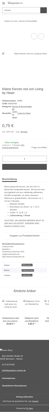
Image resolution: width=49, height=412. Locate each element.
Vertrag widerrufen (24, 397)
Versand (23, 132)
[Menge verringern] (5, 159)
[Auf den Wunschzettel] (41, 36)
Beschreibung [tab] (9, 179)
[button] (34, 3)
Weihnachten (27, 265)
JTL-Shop (29, 408)
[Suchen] (43, 10)
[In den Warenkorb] (4, 29)
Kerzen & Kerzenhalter (22, 106)
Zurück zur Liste (10, 21)
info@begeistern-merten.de (13, 370)
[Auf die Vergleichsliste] (34, 36)
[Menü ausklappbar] (3, 2)
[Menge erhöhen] (44, 159)
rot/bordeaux (27, 275)
